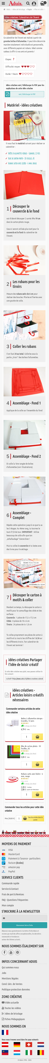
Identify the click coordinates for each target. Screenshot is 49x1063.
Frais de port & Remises (13, 894)
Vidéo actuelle (12, 1002)
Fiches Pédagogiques (15, 1019)
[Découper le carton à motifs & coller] (24, 573)
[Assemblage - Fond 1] (24, 381)
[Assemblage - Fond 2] (24, 434)
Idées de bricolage (13, 1013)
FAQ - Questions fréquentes (15, 899)
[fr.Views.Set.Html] (37, 736)
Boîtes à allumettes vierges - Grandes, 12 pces (24, 153)
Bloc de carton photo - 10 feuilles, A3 (21, 158)
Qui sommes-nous (10, 967)
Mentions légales (10, 978)
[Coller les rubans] (24, 325)
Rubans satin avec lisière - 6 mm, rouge (22, 163)
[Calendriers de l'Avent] (24, 27)
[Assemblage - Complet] (24, 491)
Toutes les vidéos (13, 1007)
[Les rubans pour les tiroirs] (24, 260)
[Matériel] (24, 125)
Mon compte (8, 905)
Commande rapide (10, 883)
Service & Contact (10, 888)
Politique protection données (16, 989)
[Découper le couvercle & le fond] (24, 184)
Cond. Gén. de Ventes (12, 983)
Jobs (4, 972)
